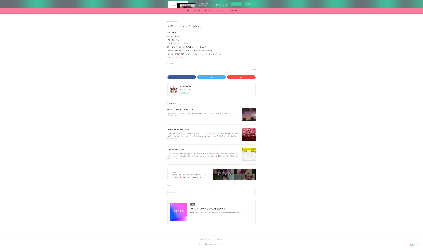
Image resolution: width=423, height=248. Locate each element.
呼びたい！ (197, 11)
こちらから (180, 57)
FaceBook (234, 11)
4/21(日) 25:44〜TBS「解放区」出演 (180, 109)
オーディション (221, 11)
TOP (187, 11)
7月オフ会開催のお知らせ (176, 149)
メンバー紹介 (208, 11)
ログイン (249, 4)
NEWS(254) (170, 63)
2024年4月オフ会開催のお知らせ (178, 129)
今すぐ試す (236, 4)
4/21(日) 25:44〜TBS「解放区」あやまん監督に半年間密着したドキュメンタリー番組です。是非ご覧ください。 (200, 114)
